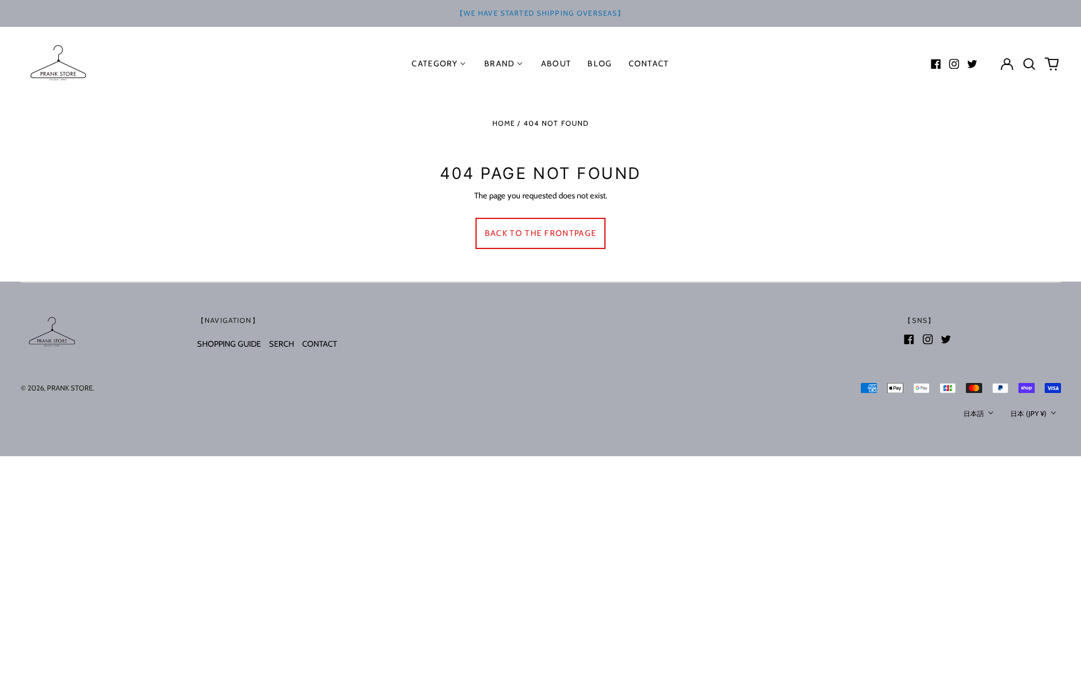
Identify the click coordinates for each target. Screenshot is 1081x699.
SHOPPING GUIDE (229, 344)
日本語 (974, 413)
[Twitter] (972, 64)
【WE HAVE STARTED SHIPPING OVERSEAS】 (541, 13)
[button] (1029, 63)
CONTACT (319, 344)
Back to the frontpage (540, 233)
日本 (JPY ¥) (1029, 413)
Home (503, 123)
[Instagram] (954, 64)
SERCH (281, 344)
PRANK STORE (70, 388)
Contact (649, 63)
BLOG (599, 63)
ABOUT (556, 63)
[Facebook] (936, 64)
